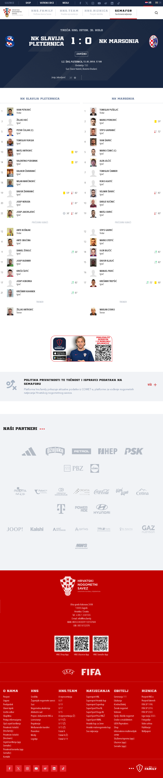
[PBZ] (73, 468)
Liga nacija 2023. (149, 716)
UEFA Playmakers (121, 724)
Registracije (35, 724)
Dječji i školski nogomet (124, 716)
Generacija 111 (120, 697)
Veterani (117, 712)
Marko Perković (108, 120)
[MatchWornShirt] (81, 545)
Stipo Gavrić (106, 230)
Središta (34, 697)
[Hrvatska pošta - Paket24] (41, 491)
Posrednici (35, 731)
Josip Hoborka (24, 281)
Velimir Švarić (107, 192)
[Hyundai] (102, 508)
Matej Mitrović (24, 151)
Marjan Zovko (107, 310)
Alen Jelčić (105, 161)
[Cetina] (142, 491)
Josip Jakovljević (26, 212)
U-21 (61, 701)
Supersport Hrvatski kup (96, 701)
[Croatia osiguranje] (61, 491)
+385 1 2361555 (83, 615)
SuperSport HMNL (93, 720)
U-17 (61, 708)
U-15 (61, 712)
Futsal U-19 (63, 739)
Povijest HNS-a (147, 697)
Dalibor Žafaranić (26, 171)
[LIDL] (95, 468)
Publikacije (146, 727)
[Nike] (29, 450)
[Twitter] (86, 3)
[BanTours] (104, 528)
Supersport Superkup (95, 704)
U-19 (61, 704)
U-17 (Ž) (62, 724)
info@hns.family (84, 619)
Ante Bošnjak (24, 230)
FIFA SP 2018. (147, 708)
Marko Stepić (106, 240)
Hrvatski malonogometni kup (98, 727)
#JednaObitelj (120, 704)
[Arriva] (81, 528)
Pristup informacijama (12, 720)
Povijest (6, 697)
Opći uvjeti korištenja (12, 724)
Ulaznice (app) (120, 742)
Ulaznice (9, 3)
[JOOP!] (15, 528)
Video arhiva (147, 724)
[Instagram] (93, 3)
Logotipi (34, 739)
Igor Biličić (106, 251)
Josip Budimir (24, 261)
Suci (32, 704)
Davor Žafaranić (25, 192)
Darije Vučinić (107, 202)
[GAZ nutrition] (148, 528)
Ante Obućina (24, 240)
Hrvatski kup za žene (95, 724)
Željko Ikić (22, 120)
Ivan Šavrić (106, 140)
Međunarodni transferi (40, 727)
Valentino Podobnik (27, 161)
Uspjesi (6, 701)
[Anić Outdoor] (59, 528)
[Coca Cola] (102, 491)
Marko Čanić (106, 151)
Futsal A (62, 731)
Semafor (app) (120, 746)
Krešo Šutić (23, 271)
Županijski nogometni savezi (43, 701)
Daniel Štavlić (24, 251)
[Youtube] (99, 3)
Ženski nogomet (121, 708)
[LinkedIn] (112, 3)
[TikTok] (118, 3)
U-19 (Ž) (62, 720)
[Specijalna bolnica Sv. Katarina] (126, 528)
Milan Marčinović (26, 181)
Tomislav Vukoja (25, 140)
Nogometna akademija (40, 708)
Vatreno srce (47, 3)
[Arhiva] (156, 13)
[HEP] (108, 450)
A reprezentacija (65, 697)
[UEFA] (68, 671)
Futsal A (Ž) (63, 735)
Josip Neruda (23, 202)
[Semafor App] (81, 360)
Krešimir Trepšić (108, 281)
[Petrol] (81, 450)
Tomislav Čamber (108, 171)
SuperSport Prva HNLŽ (95, 716)
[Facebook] (80, 3)
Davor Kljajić (107, 261)
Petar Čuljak (23, 130)
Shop (28, 3)
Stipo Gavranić (107, 130)
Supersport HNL (92, 697)
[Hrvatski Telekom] (61, 508)
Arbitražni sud (36, 712)
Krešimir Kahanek (26, 291)
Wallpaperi (146, 731)
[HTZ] (20, 491)
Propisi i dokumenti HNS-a (42, 716)
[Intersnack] (122, 491)
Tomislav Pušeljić (109, 110)
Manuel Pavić (107, 271)
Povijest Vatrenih (148, 701)
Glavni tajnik (8, 708)
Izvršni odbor (8, 712)
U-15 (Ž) (62, 727)
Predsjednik (8, 704)
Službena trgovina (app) (124, 739)
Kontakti (6, 757)
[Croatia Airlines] (81, 491)
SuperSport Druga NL (95, 712)
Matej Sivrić (106, 212)
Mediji (66, 3)
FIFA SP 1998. (147, 704)
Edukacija (118, 701)
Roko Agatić (106, 181)
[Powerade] (81, 508)
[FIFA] (91, 671)
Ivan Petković (24, 110)
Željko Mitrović (25, 310)
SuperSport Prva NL (94, 708)
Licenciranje (36, 720)
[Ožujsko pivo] (55, 450)
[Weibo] (106, 3)
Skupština (7, 716)
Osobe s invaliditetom (123, 720)
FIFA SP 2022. (147, 712)
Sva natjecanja (92, 731)
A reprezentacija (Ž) (67, 716)
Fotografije (146, 720)
